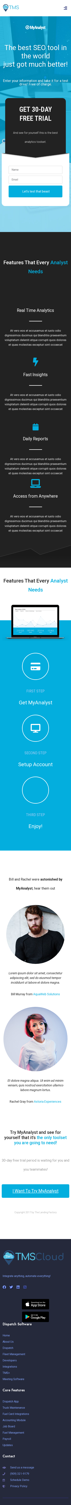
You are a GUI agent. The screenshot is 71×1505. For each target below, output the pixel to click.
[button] (65, 8)
